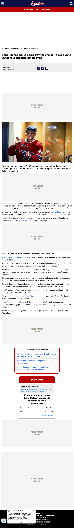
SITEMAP (36, 524)
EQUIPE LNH (15, 49)
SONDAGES (28, 9)
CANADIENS (45, 9)
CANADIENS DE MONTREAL (29, 49)
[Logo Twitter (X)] (42, 68)
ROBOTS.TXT (43, 524)
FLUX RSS (30, 524)
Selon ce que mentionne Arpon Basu (16, 257)
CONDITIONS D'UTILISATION (37, 518)
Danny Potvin (7, 67)
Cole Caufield (24, 220)
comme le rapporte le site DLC (21, 296)
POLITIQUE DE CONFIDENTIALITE (37, 520)
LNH (36, 9)
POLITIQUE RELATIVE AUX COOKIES (37, 522)
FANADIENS (5, 49)
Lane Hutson (57, 212)
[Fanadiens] (37, 3)
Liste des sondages (47, 415)
